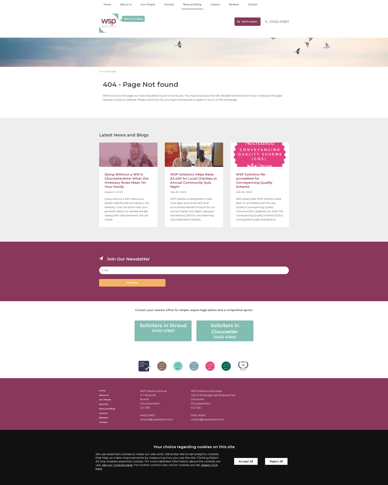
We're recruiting (133, 18)
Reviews (234, 4)
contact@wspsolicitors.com (156, 419)
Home (107, 4)
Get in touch (249, 21)
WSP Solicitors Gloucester (206, 391)
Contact (253, 4)
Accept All (246, 461)
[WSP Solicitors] (108, 23)
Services (169, 4)
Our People (148, 4)
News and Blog (192, 4)
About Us (126, 4)
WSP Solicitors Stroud (153, 391)
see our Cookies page (117, 465)
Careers (215, 4)
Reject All (276, 461)
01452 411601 (147, 415)
